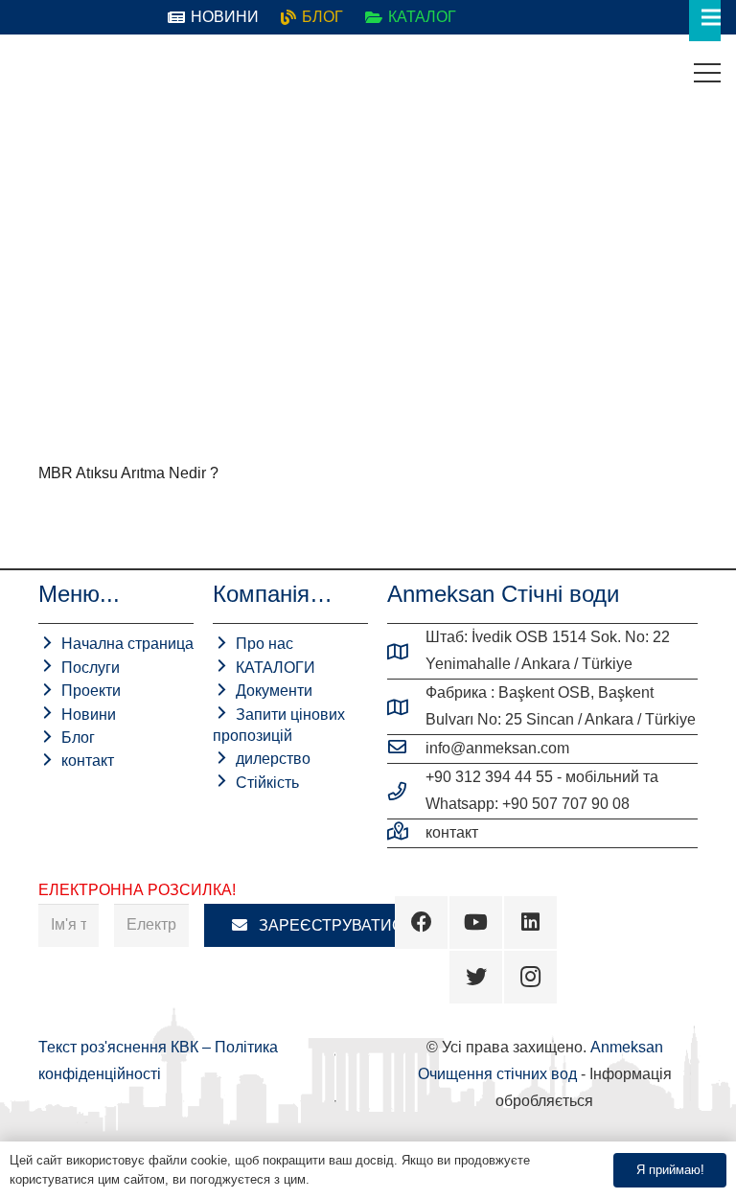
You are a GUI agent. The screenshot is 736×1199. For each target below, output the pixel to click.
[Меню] (707, 73)
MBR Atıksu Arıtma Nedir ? (128, 473)
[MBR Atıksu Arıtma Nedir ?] (191, 303)
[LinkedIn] (530, 922)
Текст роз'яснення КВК (120, 1047)
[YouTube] (475, 922)
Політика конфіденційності (390, 1179)
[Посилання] (29, 72)
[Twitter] (475, 977)
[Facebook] (421, 922)
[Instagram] (530, 977)
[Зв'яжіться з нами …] (406, 832)
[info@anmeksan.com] (406, 748)
